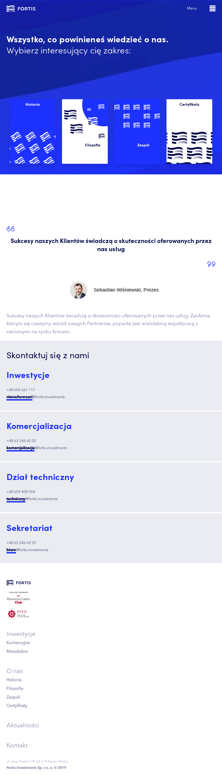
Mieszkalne (17, 651)
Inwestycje (20, 634)
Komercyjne (18, 642)
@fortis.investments (35, 397)
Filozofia (14, 688)
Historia (13, 679)
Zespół (13, 697)
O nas (14, 671)
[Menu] (213, 8)
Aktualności (22, 725)
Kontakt (17, 745)
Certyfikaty (16, 705)
